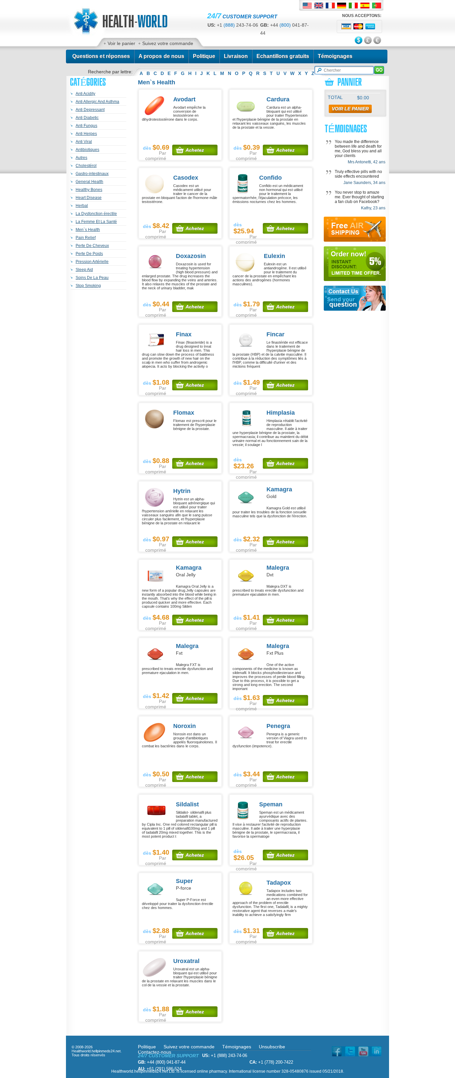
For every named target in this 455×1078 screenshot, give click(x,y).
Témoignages (335, 56)
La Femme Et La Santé (96, 221)
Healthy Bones (89, 189)
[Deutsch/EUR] (342, 5)
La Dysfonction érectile (96, 213)
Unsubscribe (272, 1046)
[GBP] (368, 40)
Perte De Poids (89, 253)
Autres (81, 157)
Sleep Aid (84, 269)
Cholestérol (86, 165)
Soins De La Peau (92, 277)
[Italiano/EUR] (353, 5)
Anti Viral (84, 141)
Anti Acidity (85, 93)
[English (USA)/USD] (307, 5)
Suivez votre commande (167, 43)
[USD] (359, 40)
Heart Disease (89, 197)
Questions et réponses (101, 56)
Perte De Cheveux (92, 245)
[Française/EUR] (330, 5)
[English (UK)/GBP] (318, 5)
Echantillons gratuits (282, 56)
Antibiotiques (87, 149)
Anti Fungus (86, 125)
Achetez (195, 150)
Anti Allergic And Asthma (97, 101)
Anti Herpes (86, 133)
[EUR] (377, 40)
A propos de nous (161, 56)
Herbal (82, 205)
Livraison (235, 56)
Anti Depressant (90, 109)
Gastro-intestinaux (92, 173)
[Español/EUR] (365, 5)
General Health (89, 181)
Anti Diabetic (87, 117)
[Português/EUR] (377, 5)
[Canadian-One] (128, 34)
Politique (204, 56)
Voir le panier (121, 43)
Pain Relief (86, 237)
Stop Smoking (88, 285)
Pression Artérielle (92, 261)
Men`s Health (88, 229)
